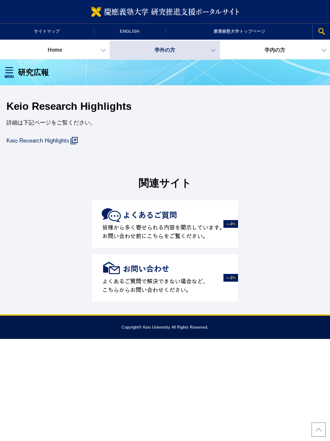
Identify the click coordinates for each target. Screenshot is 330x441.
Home (55, 50)
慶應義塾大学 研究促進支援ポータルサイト (165, 12)
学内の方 (275, 50)
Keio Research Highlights (37, 140)
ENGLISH (129, 31)
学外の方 (165, 50)
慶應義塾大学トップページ (239, 31)
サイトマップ (47, 31)
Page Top (319, 429)
